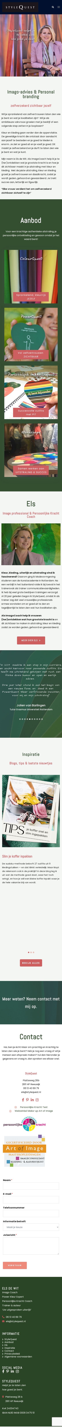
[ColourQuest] (31, 276)
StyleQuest (10, 1339)
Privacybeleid (12, 1353)
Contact (9, 1351)
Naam (7, 1180)
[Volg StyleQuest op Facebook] (4, 1371)
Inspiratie (9, 1348)
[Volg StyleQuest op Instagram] (18, 1371)
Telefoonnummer (14, 1207)
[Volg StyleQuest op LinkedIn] (13, 1371)
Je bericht (10, 1235)
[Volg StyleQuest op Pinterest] (8, 1371)
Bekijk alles (31, 962)
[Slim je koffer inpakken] (31, 810)
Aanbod (8, 1342)
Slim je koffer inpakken (17, 856)
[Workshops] (31, 450)
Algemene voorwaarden (18, 1356)
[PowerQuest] (31, 334)
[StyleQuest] (20, 7)
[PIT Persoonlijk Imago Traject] (31, 392)
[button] (53, 7)
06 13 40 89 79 (14, 1317)
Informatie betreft (14, 1221)
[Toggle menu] (59, 7)
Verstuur (15, 1265)
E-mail (8, 1194)
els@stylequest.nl (31, 1092)
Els (5, 1345)
